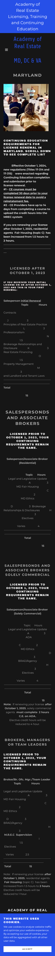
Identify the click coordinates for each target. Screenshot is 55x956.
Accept (27, 949)
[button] (4, 50)
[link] (27, 49)
